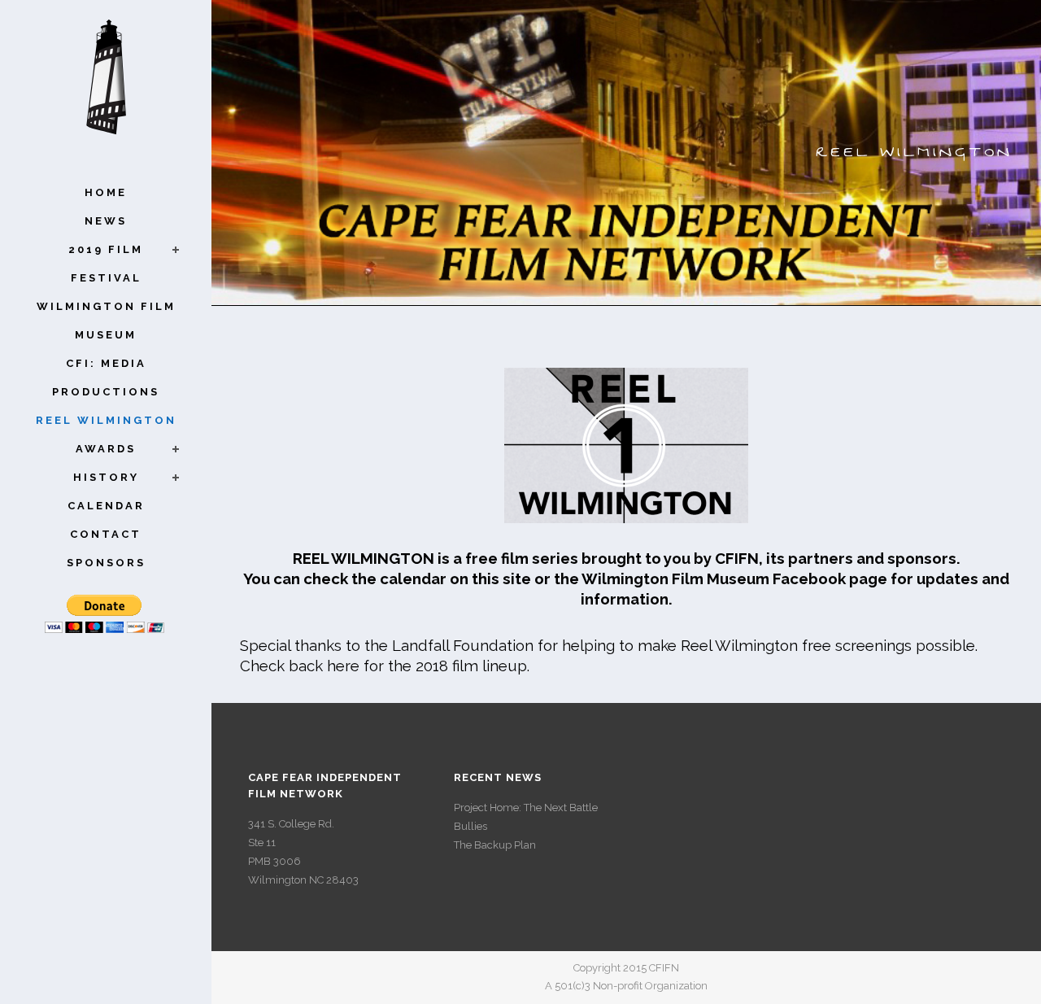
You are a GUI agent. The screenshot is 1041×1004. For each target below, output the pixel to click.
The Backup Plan (495, 845)
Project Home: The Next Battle (526, 807)
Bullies (470, 826)
